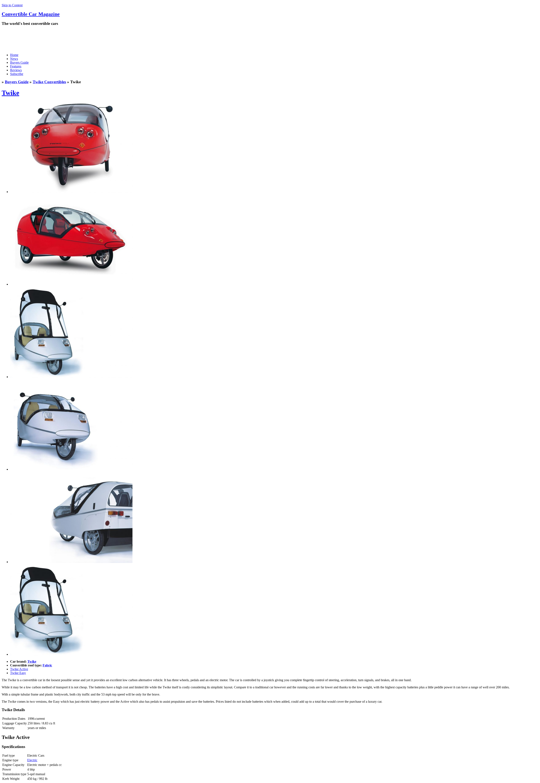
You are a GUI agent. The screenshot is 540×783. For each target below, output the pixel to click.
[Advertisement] (78, 39)
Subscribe (16, 74)
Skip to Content (12, 5)
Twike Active (19, 669)
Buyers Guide (19, 62)
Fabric (47, 665)
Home (14, 55)
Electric (32, 760)
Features (15, 66)
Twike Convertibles (49, 82)
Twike (10, 93)
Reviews (16, 70)
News (14, 58)
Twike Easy (18, 673)
